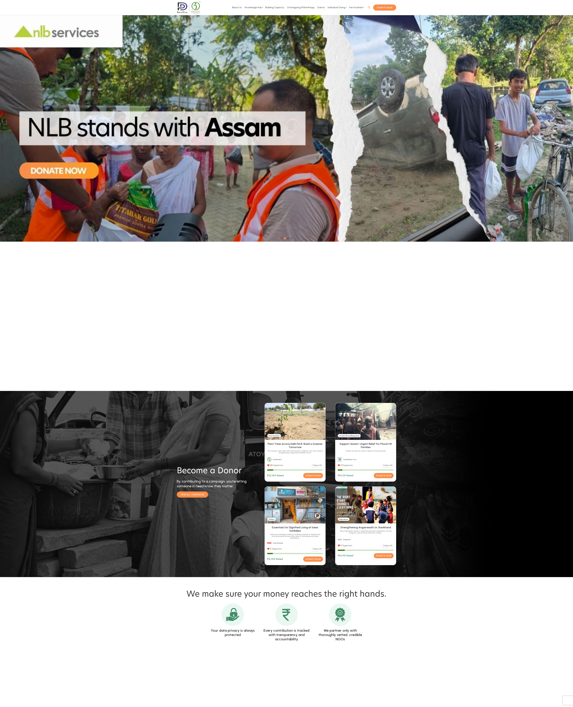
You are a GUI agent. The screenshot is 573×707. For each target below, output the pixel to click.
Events (321, 7)
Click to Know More (243, 367)
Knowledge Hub (253, 7)
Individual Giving (336, 7)
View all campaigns (192, 494)
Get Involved (356, 7)
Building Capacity (274, 7)
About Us (237, 7)
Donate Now (384, 7)
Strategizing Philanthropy (301, 7)
